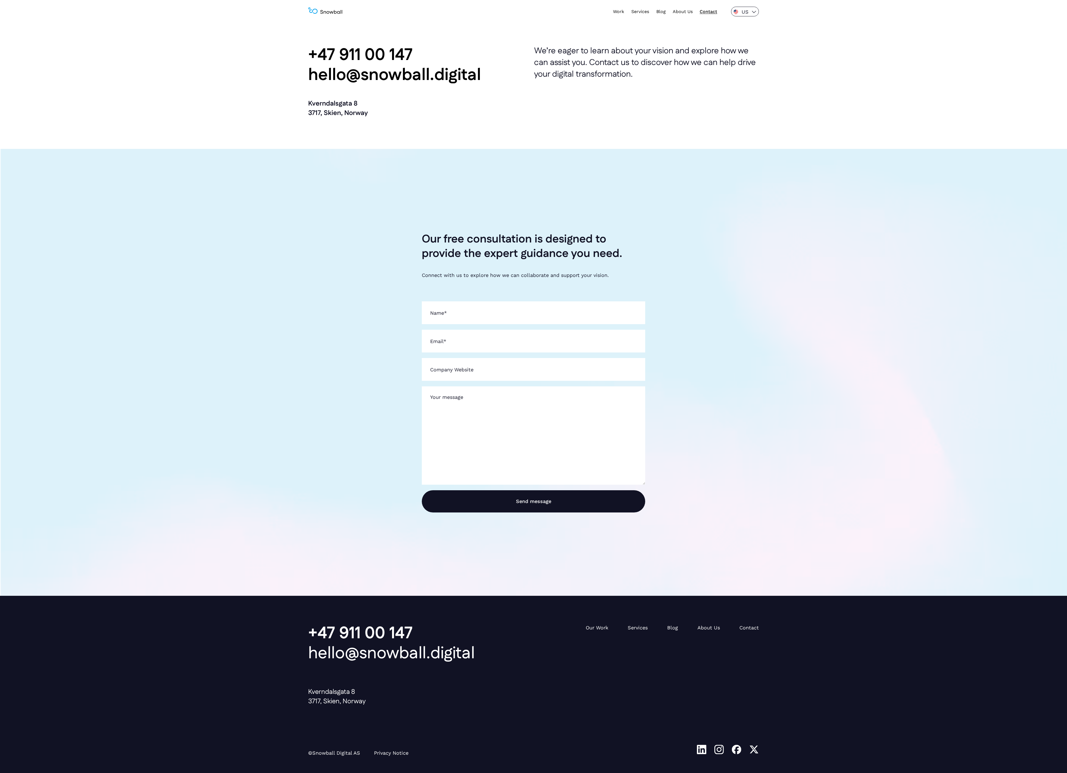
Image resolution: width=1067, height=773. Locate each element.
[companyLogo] (325, 11)
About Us (683, 11)
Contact (708, 11)
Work (618, 11)
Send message (533, 501)
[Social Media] (701, 750)
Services (640, 11)
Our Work (597, 628)
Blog (661, 11)
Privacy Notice (391, 753)
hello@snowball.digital (391, 653)
